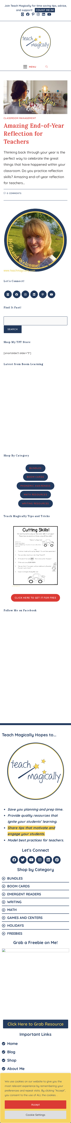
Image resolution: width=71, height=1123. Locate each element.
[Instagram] (25, 294)
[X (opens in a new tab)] (22, 14)
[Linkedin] (48, 860)
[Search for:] (46, 67)
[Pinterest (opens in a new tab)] (33, 14)
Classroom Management (20, 118)
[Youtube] (51, 294)
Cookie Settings (35, 1115)
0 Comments (14, 193)
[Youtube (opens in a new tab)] (48, 14)
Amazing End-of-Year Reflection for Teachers (34, 133)
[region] (35, 1098)
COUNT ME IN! (45, 10)
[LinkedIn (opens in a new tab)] (43, 14)
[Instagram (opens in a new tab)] (38, 14)
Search (13, 329)
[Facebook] (16, 294)
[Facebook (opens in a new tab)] (28, 14)
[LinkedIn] (34, 294)
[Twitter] (23, 860)
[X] (8, 294)
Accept (35, 1104)
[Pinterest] (43, 294)
